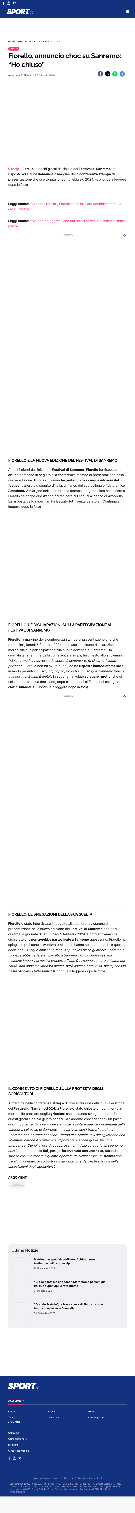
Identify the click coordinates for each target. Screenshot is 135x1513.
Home (11, 41)
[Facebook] (4, 3)
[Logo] (20, 11)
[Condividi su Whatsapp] (115, 73)
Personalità (17, 1184)
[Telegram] (15, 3)
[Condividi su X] (107, 73)
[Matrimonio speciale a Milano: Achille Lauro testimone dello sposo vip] (21, 1266)
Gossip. (14, 169)
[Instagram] (9, 3)
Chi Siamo (13, 1432)
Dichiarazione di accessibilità (88, 1478)
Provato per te (96, 1417)
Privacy (55, 1478)
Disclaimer (13, 1444)
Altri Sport (53, 1417)
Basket (52, 1411)
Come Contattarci (17, 1438)
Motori (91, 1411)
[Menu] (127, 11)
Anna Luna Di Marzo (19, 75)
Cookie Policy (67, 1478)
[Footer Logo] (67, 1386)
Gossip (14, 48)
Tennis (11, 1417)
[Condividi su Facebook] (100, 73)
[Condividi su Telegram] (122, 73)
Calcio (11, 1411)
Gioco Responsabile (18, 1450)
